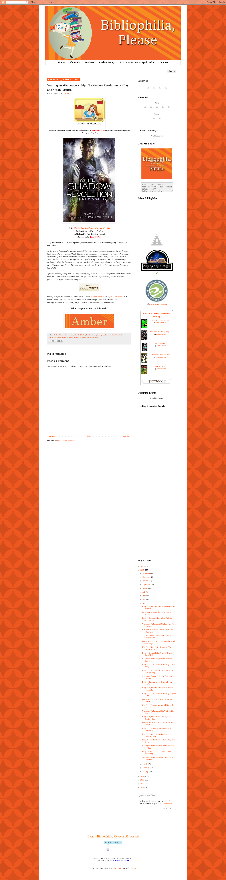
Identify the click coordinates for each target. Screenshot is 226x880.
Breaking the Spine (98, 130)
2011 (142, 787)
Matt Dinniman (161, 322)
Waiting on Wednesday (81, 337)
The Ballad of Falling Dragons (160, 331)
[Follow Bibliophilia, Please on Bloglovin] (113, 844)
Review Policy (107, 62)
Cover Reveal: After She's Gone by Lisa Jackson (156, 613)
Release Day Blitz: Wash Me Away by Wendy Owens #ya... (159, 642)
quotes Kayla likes (147, 795)
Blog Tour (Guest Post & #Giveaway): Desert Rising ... (159, 665)
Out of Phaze (160, 366)
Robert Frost (167, 803)
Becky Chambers (161, 357)
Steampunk (100, 335)
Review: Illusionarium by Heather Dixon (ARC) (157, 683)
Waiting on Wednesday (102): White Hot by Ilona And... (158, 712)
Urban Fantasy (61, 337)
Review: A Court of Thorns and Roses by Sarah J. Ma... (157, 723)
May (144, 599)
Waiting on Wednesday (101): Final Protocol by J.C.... (158, 746)
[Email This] (49, 341)
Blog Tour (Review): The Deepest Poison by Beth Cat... (158, 607)
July (144, 592)
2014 (142, 776)
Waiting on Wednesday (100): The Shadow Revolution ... (157, 758)
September (147, 584)
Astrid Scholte (161, 346)
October (146, 580)
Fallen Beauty (160, 343)
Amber (56, 335)
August (145, 588)
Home (61, 62)
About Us (75, 62)
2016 (142, 566)
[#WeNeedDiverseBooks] (157, 304)
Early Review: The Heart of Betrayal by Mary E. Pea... (158, 740)
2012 (142, 783)
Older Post (126, 436)
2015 (142, 570)
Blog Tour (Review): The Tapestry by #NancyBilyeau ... (155, 735)
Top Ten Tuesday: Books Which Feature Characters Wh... (156, 636)
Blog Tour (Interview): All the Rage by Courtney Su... (156, 717)
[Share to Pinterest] (61, 341)
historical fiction (80, 335)
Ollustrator (117, 868)
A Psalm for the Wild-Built (160, 354)
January (146, 771)
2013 (142, 780)
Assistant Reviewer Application (137, 62)
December (146, 573)
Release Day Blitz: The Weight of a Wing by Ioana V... (158, 700)
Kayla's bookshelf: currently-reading (156, 315)
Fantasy (71, 335)
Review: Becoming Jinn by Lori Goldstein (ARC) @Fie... (157, 619)
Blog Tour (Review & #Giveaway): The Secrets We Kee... (156, 648)
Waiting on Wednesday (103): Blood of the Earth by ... (157, 659)
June (144, 595)
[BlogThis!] (52, 341)
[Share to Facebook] (58, 341)
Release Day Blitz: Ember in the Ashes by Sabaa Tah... (157, 630)
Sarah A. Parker (161, 334)
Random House (91, 335)
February (146, 767)
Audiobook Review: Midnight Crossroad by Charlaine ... (158, 677)
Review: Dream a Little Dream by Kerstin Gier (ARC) (157, 654)
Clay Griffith (63, 335)
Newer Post (52, 436)
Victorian (70, 337)
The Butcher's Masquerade (160, 320)
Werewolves (94, 337)
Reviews (89, 62)
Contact (164, 62)
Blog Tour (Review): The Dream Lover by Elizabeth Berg (157, 671)
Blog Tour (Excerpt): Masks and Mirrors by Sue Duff (158, 706)
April (145, 603)
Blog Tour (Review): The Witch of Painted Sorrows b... (157, 688)
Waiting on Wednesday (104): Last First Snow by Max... (159, 625)
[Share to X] (55, 341)
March (145, 764)
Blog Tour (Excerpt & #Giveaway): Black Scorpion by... (157, 729)
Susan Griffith (110, 335)
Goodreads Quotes (169, 809)
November (147, 577)
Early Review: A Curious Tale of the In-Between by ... (156, 752)
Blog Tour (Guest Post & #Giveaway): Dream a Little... (159, 694)
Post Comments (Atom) (66, 440)
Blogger (134, 868)
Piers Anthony (161, 369)
